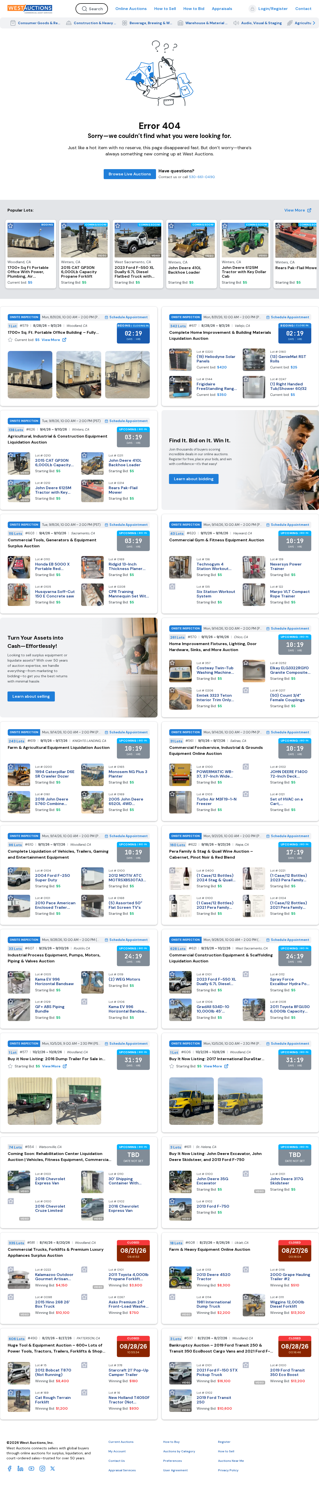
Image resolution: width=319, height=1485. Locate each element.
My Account (117, 1451)
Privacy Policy (228, 1470)
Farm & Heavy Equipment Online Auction (209, 1249)
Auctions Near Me (231, 1461)
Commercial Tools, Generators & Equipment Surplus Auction (52, 543)
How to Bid (193, 8)
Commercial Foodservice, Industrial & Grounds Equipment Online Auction (216, 750)
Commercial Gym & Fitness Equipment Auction (216, 540)
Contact (303, 8)
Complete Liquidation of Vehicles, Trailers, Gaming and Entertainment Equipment (58, 854)
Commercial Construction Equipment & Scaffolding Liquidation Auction (221, 958)
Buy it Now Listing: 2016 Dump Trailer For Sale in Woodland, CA (55, 1059)
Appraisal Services (122, 1470)
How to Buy (171, 1442)
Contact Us (116, 1461)
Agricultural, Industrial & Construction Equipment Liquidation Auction (57, 439)
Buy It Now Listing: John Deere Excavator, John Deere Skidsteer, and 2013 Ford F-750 (215, 1156)
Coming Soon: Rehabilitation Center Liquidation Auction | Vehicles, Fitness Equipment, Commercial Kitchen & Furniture (58, 1157)
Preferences (172, 1461)
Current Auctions (121, 1442)
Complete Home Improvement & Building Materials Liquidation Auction (220, 335)
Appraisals (222, 8)
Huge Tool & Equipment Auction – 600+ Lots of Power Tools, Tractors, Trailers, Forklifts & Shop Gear (55, 1348)
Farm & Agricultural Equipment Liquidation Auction (59, 747)
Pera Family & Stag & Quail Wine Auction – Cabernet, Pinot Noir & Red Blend (211, 854)
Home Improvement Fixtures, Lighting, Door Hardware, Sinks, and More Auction (213, 646)
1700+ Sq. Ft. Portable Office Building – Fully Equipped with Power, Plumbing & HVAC (52, 333)
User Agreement (175, 1470)
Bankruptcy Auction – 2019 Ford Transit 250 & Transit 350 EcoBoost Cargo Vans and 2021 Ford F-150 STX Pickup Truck (219, 1348)
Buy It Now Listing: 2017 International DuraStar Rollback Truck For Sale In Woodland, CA (215, 1059)
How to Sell (165, 8)
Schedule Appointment (128, 317)
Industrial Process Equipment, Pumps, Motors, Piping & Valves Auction (54, 958)
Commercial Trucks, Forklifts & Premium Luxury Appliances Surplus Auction (56, 1252)
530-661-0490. (202, 177)
